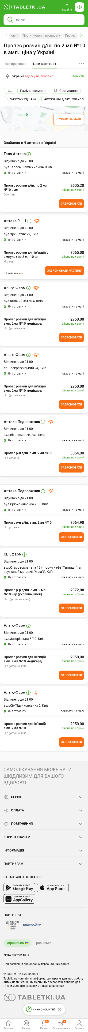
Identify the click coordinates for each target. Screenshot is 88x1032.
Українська (15, 943)
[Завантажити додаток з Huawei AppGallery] (19, 899)
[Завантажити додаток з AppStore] (53, 887)
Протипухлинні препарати (41, 35)
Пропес (70, 35)
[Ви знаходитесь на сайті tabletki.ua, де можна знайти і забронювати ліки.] (25, 7)
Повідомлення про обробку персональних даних (36, 964)
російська (44, 943)
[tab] (44, 64)
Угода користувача (16, 954)
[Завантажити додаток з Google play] (19, 887)
